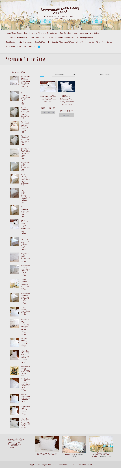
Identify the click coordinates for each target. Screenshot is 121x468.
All (110, 75)
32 (104, 75)
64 (107, 75)
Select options (48, 112)
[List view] (47, 75)
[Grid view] (42, 75)
